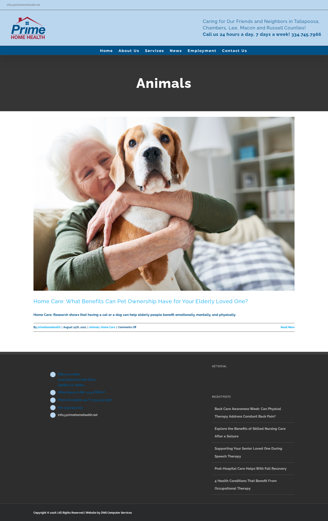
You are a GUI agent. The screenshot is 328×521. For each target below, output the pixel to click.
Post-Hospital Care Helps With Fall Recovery (250, 469)
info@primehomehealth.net (23, 4)
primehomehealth (48, 327)
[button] (254, 50)
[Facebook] (213, 378)
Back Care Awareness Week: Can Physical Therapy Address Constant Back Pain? (248, 412)
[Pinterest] (219, 378)
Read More (288, 327)
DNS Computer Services (116, 512)
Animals (94, 327)
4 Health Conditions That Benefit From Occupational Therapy (246, 484)
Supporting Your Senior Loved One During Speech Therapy (248, 452)
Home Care (108, 327)
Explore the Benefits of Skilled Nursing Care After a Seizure (250, 432)
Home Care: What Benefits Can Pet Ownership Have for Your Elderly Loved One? (140, 301)
